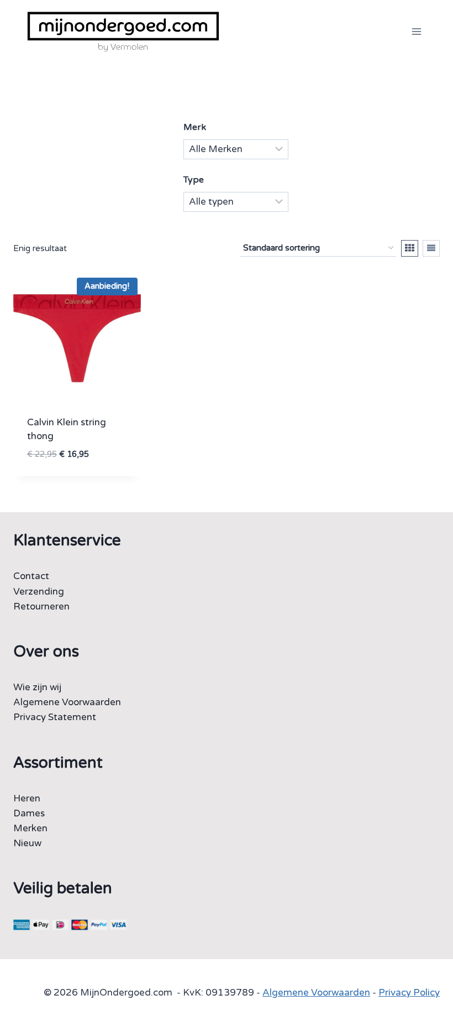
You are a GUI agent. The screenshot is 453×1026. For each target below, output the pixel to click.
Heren (26, 798)
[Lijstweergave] (431, 248)
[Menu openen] (416, 31)
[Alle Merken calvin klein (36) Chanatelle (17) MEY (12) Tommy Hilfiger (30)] (235, 149)
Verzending (38, 591)
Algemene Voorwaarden (67, 702)
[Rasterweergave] (409, 248)
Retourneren (41, 606)
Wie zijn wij (37, 687)
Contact (31, 576)
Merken (30, 828)
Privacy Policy (409, 992)
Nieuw (27, 843)
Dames (29, 813)
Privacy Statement (54, 717)
